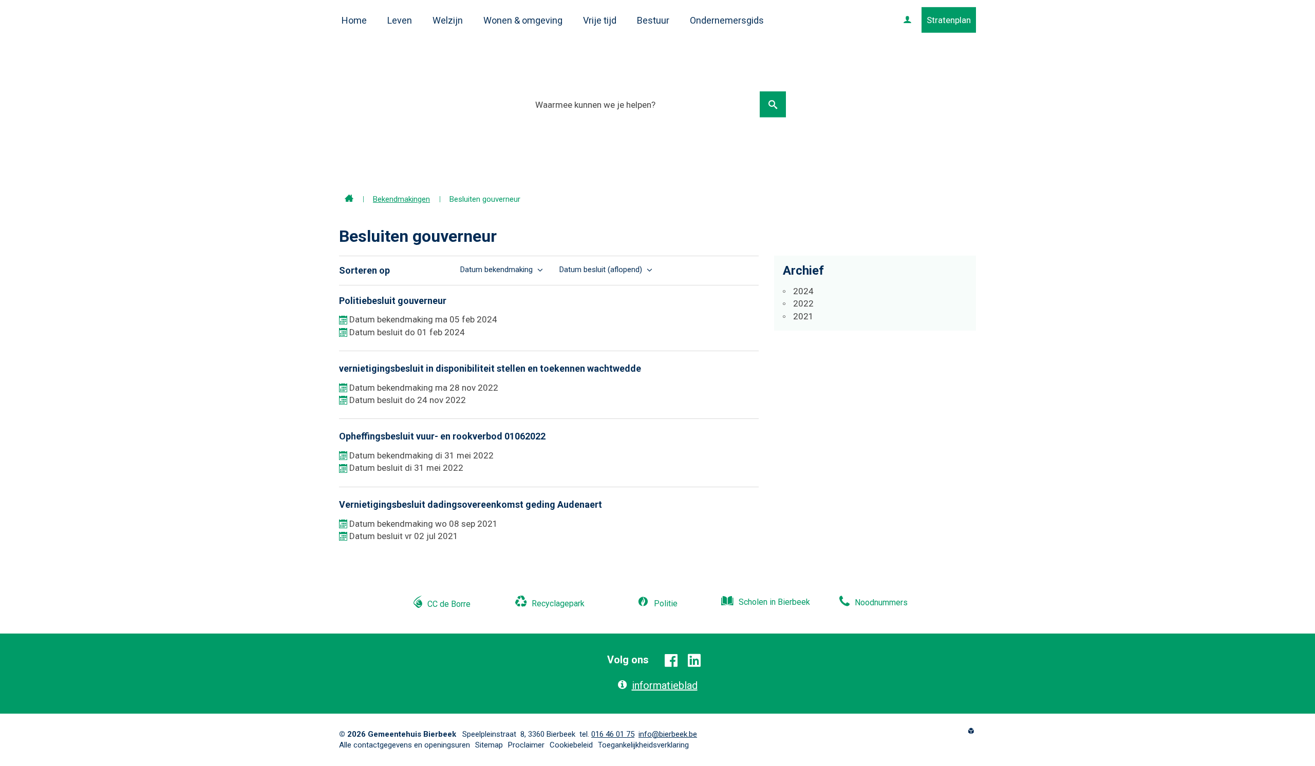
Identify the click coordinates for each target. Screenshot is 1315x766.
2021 (803, 316)
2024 (803, 291)
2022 (803, 303)
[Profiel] (907, 20)
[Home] (349, 199)
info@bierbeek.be (667, 734)
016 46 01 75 (612, 734)
